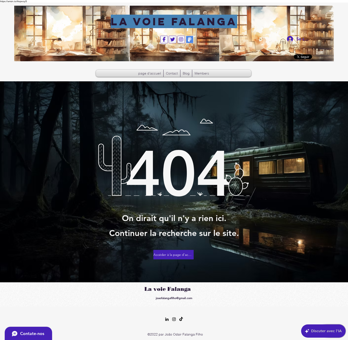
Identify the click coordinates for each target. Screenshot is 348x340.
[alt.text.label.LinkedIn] (167, 319)
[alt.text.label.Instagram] (174, 319)
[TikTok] (181, 319)
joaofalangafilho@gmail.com (174, 298)
